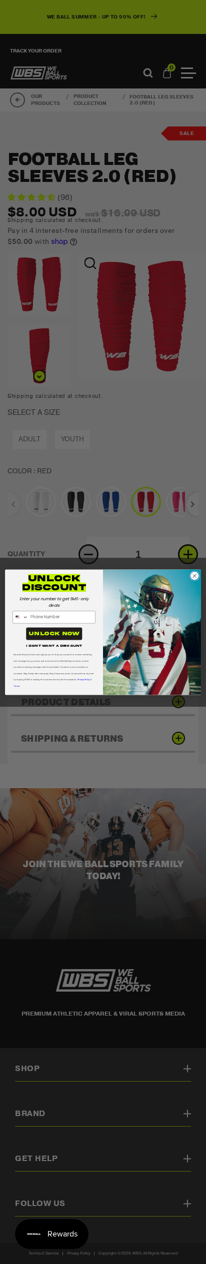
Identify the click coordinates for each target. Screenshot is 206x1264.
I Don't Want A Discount (54, 645)
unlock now (54, 633)
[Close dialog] (194, 575)
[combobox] (20, 617)
